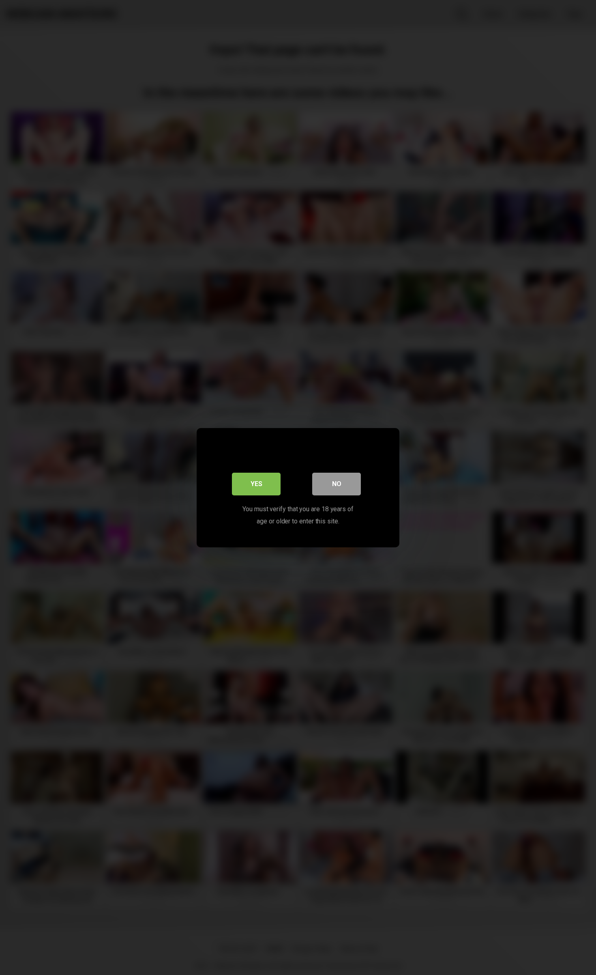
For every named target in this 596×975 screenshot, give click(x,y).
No (336, 483)
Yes (256, 483)
